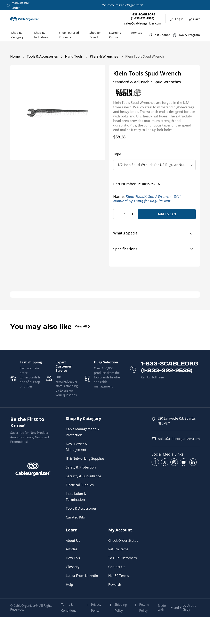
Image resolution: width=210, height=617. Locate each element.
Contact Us (116, 567)
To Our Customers (122, 558)
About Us (73, 540)
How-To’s (73, 558)
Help (69, 584)
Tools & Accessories (42, 56)
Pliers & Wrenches (104, 56)
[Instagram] (174, 462)
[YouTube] (183, 462)
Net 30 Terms (118, 575)
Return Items (118, 549)
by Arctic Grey (189, 607)
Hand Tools (74, 56)
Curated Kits (75, 517)
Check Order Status (123, 540)
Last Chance (161, 35)
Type (117, 154)
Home (15, 56)
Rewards (115, 584)
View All (81, 326)
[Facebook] (155, 462)
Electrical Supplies (80, 485)
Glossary (72, 567)
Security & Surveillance (83, 476)
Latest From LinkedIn (82, 575)
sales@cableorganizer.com (142, 23)
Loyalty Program (189, 35)
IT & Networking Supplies (85, 458)
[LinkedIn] (193, 462)
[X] (164, 462)
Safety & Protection (81, 467)
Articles (71, 549)
